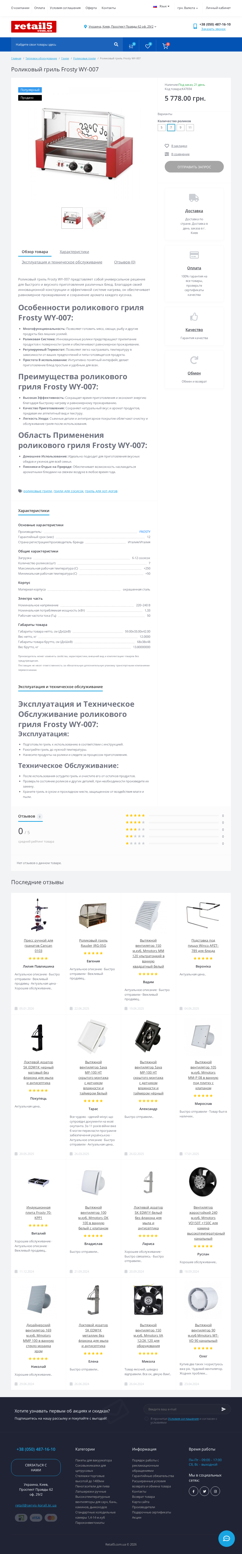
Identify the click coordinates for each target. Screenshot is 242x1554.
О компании (20, 8)
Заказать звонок (213, 29)
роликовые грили (37, 491)
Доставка (194, 210)
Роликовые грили (84, 58)
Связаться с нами (36, 1467)
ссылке (24, 485)
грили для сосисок (68, 491)
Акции (136, 1517)
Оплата (39, 8)
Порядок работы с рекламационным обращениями (145, 1465)
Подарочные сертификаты (151, 1512)
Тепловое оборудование (41, 58)
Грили (65, 58)
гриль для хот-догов (101, 491)
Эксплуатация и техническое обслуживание (62, 262)
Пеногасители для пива (92, 1486)
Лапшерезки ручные (90, 1491)
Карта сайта (140, 1502)
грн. (186, 8)
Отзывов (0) (124, 262)
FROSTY (144, 531)
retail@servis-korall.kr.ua (36, 1505)
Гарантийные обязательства (153, 1476)
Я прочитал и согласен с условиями (184, 1420)
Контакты (109, 8)
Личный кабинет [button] (218, 8)
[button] (121, 27)
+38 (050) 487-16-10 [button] (36, 1449)
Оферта (91, 8)
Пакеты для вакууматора (93, 1460)
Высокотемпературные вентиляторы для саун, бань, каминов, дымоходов (96, 1501)
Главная (16, 58)
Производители (143, 1507)
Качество (194, 329)
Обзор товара (35, 251)
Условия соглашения (65, 8)
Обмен (194, 373)
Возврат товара (143, 1496)
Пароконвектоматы (89, 1522)
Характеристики (74, 251)
